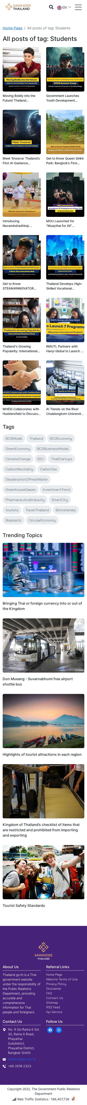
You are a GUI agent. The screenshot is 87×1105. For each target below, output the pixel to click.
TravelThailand (37, 510)
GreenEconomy (18, 448)
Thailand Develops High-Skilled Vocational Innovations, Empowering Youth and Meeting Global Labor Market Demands (65, 286)
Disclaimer (53, 989)
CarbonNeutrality (19, 469)
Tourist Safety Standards (24, 905)
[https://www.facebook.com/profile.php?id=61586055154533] (50, 1029)
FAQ (49, 993)
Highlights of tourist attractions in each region (42, 754)
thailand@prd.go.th (22, 1059)
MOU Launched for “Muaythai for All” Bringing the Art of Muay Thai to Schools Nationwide (64, 223)
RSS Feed (53, 1007)
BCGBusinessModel (53, 448)
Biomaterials (66, 510)
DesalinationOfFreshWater (27, 479)
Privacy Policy (56, 984)
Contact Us (54, 998)
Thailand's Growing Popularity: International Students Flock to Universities (20, 348)
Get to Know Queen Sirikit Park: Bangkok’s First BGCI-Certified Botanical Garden (65, 160)
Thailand (36, 438)
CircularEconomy (42, 520)
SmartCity (60, 500)
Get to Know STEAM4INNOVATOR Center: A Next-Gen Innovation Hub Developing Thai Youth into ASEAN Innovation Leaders (19, 286)
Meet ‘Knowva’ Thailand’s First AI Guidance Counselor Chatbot (21, 160)
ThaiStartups (61, 459)
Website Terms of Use (62, 979)
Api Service (54, 1012)
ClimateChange (18, 459)
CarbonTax (48, 469)
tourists (12, 510)
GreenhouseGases (21, 489)
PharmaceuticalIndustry (25, 500)
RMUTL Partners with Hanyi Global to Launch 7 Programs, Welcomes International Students (64, 348)
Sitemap (52, 1003)
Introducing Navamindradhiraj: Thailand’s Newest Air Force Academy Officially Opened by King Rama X (21, 223)
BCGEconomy (61, 438)
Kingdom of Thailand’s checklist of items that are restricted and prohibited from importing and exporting (41, 829)
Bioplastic (14, 520)
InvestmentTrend (56, 489)
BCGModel (14, 438)
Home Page (12, 28)
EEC (40, 459)
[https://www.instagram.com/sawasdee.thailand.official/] (59, 1029)
